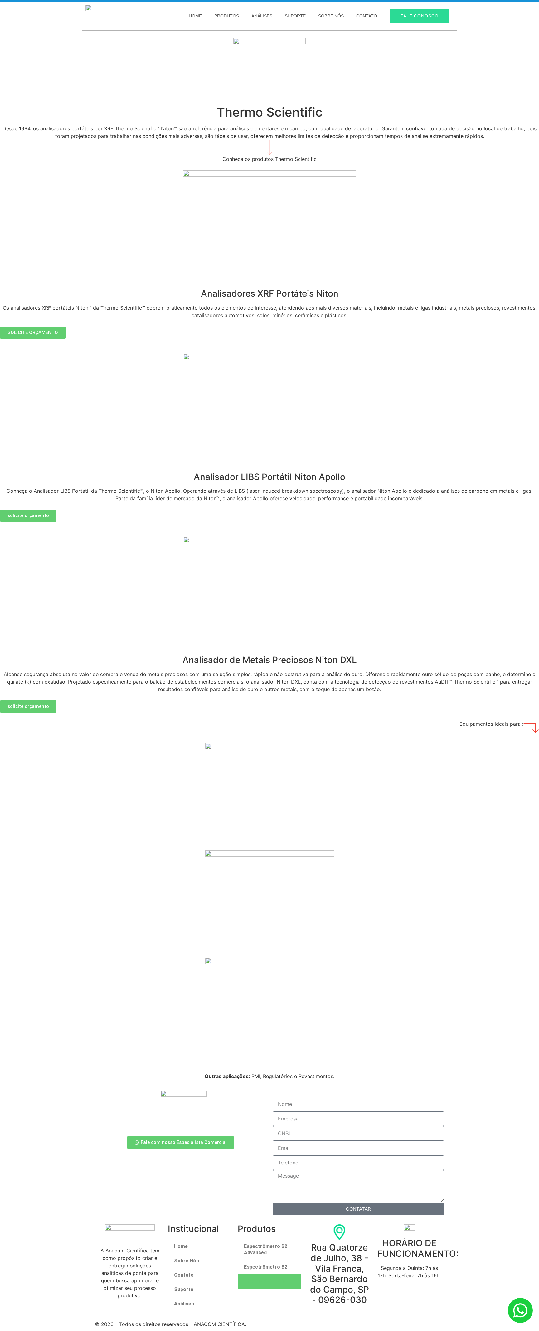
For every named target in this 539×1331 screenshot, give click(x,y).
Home (195, 15)
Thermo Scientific (265, 1281)
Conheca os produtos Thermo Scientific (269, 159)
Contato (366, 15)
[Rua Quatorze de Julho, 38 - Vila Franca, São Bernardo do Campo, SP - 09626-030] (339, 1232)
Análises (261, 15)
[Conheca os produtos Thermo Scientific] (269, 147)
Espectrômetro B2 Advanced (265, 1249)
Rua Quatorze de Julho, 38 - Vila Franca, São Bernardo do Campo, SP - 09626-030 (339, 1273)
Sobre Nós (331, 15)
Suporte (295, 15)
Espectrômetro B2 (265, 1267)
